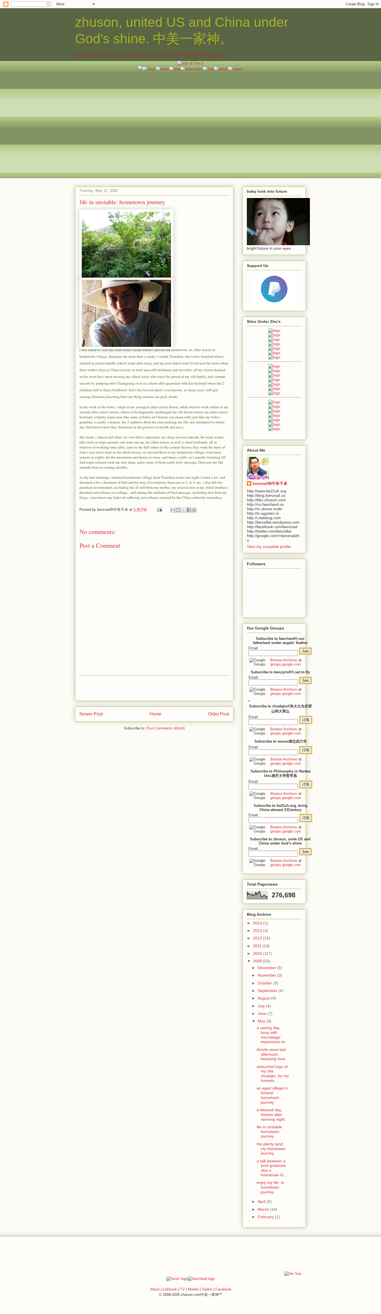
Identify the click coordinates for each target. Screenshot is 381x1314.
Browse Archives (283, 660)
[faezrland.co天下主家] (274, 406)
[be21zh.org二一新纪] (274, 330)
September (268, 990)
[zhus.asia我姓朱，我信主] (274, 348)
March (264, 1209)
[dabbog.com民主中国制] (274, 411)
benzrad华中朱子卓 (269, 483)
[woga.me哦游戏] (274, 415)
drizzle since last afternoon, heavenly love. (271, 1054)
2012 (258, 938)
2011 (257, 946)
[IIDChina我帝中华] (274, 379)
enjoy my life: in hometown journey (270, 1187)
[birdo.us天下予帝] (274, 388)
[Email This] (173, 510)
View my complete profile (269, 546)
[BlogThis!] (178, 510)
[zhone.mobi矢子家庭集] (274, 384)
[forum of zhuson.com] (177, 1279)
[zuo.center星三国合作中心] (274, 420)
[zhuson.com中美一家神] (274, 375)
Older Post (218, 714)
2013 (258, 930)
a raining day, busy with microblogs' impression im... (273, 1035)
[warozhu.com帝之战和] (274, 424)
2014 (258, 923)
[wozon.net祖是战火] (274, 402)
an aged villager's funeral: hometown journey (272, 1095)
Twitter (207, 1289)
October (265, 983)
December (267, 967)
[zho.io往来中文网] (274, 339)
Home (155, 714)
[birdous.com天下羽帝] (274, 393)
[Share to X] (183, 510)
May (262, 1021)
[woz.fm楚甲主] (274, 428)
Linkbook (170, 1289)
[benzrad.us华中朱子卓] (274, 335)
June (262, 1013)
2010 (258, 953)
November (267, 975)
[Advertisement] (190, 111)
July (262, 1006)
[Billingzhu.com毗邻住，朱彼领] (274, 370)
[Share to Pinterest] (194, 510)
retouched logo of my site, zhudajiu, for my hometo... (273, 1073)
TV (182, 1289)
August (264, 998)
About (155, 1289)
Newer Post (91, 714)
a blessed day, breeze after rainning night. (271, 1115)
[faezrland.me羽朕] (274, 344)
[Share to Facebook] (189, 510)
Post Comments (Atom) (165, 728)
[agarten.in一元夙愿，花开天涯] (274, 352)
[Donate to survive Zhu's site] (274, 304)
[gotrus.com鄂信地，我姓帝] (274, 366)
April (262, 1201)
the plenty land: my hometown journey (271, 1149)
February (266, 1217)
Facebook (223, 1289)
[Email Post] (159, 509)
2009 (258, 961)
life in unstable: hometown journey (270, 1132)
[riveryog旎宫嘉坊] (274, 357)
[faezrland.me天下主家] (201, 1279)
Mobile (193, 1289)
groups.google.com (285, 664)
